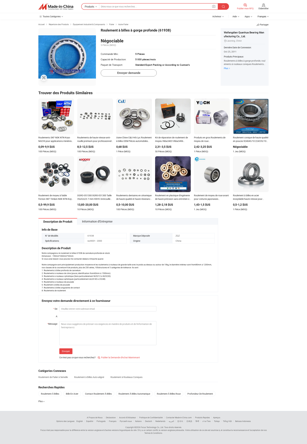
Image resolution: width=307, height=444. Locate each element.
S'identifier (263, 8)
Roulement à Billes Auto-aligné (89, 377)
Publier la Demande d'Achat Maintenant (119, 357)
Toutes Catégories (52, 16)
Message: (52, 323)
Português (101, 421)
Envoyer (66, 351)
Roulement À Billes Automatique (134, 393)
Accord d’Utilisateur (127, 417)
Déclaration (111, 417)
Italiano (138, 421)
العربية (171, 421)
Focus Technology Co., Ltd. (152, 427)
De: (55, 308)
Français (112, 421)
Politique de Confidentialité (151, 417)
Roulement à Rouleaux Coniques (126, 377)
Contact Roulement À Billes (98, 393)
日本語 (189, 421)
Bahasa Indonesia (243, 421)
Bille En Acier (72, 393)
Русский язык (126, 421)
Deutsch (148, 421)
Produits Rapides (202, 417)
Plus (226, 68)
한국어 (180, 421)
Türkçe (217, 421)
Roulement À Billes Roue (169, 393)
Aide (234, 16)
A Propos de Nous (94, 417)
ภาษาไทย (206, 421)
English (79, 421)
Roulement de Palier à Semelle (53, 377)
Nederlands (160, 421)
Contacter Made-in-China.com (179, 417)
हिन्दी (197, 421)
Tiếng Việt (227, 421)
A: (57, 316)
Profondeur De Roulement (200, 393)
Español (89, 421)
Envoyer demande (128, 73)
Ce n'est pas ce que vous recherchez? (77, 357)
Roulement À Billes (50, 393)
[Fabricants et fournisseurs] (55, 6)
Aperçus (216, 417)
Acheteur (216, 16)
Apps (247, 16)
